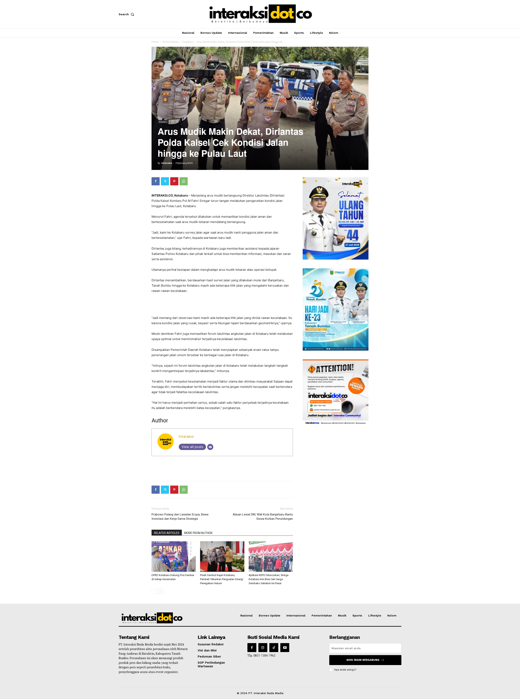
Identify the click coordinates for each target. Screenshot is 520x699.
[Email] (210, 447)
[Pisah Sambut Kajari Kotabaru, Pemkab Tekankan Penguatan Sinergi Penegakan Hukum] (222, 556)
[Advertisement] (222, 305)
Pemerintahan (170, 41)
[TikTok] (273, 647)
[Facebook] (156, 181)
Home (155, 41)
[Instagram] (262, 647)
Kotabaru (187, 41)
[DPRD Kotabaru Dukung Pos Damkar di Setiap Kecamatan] (174, 556)
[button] (127, 14)
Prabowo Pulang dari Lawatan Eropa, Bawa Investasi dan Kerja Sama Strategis (180, 517)
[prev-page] (154, 591)
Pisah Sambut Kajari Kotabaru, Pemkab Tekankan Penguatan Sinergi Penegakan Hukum (221, 579)
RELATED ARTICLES (166, 533)
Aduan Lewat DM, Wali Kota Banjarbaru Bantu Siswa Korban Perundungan (263, 517)
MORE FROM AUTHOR (198, 533)
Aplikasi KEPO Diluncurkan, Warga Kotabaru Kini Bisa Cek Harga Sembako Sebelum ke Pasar (268, 579)
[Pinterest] (174, 181)
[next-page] (160, 591)
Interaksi (166, 162)
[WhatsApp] (184, 181)
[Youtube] (284, 647)
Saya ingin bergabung (362, 659)
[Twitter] (165, 181)
